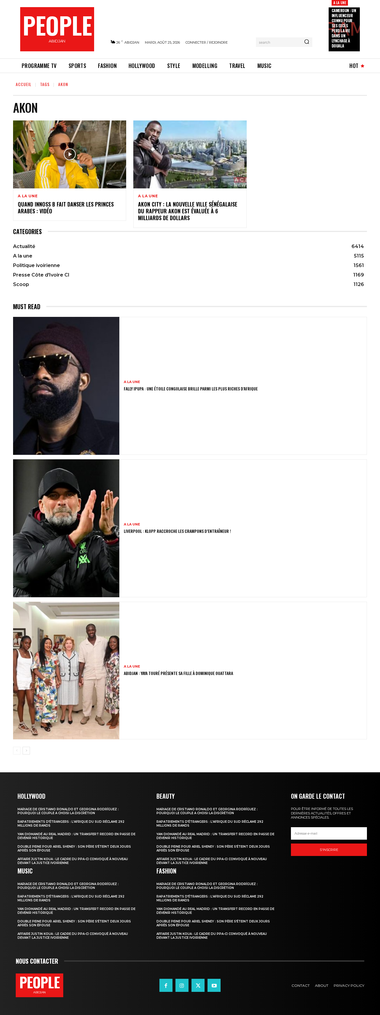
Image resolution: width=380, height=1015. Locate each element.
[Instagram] (182, 985)
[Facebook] (165, 985)
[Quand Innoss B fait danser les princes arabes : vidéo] (69, 154)
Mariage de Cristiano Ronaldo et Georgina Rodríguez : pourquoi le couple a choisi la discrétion (68, 811)
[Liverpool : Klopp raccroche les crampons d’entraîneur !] (66, 528)
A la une (339, 2)
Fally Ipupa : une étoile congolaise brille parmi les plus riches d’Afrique (191, 388)
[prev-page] (16, 751)
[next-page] (26, 751)
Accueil (23, 84)
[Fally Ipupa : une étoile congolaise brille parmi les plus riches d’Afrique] (66, 386)
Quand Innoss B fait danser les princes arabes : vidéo (66, 207)
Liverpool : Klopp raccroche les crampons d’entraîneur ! (177, 531)
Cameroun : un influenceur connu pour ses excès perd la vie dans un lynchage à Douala (344, 27)
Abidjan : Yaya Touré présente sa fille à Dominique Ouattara (178, 673)
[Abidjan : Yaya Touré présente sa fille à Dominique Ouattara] (66, 671)
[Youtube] (214, 985)
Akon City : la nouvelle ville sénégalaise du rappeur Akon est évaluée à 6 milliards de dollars (187, 211)
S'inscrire (329, 850)
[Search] (306, 42)
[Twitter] (198, 985)
